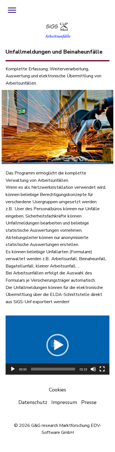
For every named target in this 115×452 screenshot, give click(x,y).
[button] (57, 345)
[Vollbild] (102, 369)
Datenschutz (32, 402)
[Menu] (12, 10)
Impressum (64, 402)
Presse (89, 402)
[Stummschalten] (93, 369)
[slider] (53, 369)
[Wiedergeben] (13, 369)
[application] (57, 345)
